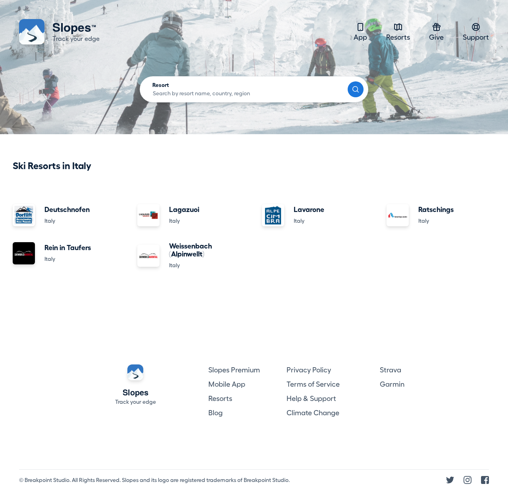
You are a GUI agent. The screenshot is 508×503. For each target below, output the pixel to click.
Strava (390, 370)
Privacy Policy (309, 370)
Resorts (398, 37)
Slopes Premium (234, 370)
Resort (160, 85)
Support (476, 37)
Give (436, 37)
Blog (215, 412)
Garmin (392, 384)
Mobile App (226, 384)
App (360, 37)
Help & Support (311, 398)
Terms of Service (313, 384)
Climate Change (313, 412)
